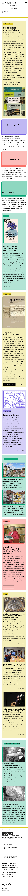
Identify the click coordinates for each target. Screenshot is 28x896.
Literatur (4, 13)
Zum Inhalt (19, 384)
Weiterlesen (7, 286)
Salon (3, 14)
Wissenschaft (5, 11)
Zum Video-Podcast (8, 587)
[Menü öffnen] (25, 3)
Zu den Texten (20, 450)
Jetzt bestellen (8, 384)
